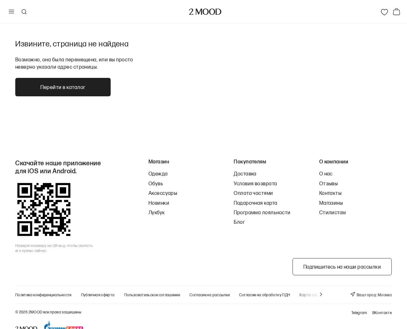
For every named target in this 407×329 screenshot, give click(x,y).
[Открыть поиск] (24, 12)
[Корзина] (398, 12)
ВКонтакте (382, 312)
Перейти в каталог (62, 87)
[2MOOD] (205, 12)
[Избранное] (384, 12)
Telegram (359, 312)
